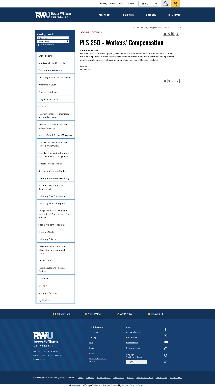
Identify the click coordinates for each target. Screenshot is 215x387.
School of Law (132, 343)
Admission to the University (51, 63)
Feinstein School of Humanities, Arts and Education (53, 115)
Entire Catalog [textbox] (43, 38)
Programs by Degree (48, 92)
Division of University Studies (52, 170)
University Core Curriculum (51, 196)
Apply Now (126, 314)
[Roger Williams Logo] (53, 15)
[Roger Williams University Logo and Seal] (56, 339)
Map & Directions (96, 327)
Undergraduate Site (133, 332)
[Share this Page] (169, 34)
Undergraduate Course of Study (53, 178)
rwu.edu (129, 327)
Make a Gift (157, 313)
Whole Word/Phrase (47, 45)
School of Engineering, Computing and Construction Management (54, 155)
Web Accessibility (144, 377)
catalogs (75, 385)
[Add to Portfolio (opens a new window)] (165, 34)
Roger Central (103, 377)
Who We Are (105, 15)
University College (47, 239)
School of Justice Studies (50, 163)
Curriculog (118, 377)
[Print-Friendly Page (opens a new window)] (173, 34)
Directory (103, 3)
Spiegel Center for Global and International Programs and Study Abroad (54, 214)
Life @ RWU (174, 15)
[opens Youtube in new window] (166, 342)
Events (120, 3)
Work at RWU (176, 377)
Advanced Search (45, 48)
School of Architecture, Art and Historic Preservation (53, 144)
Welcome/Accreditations (50, 70)
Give (175, 5)
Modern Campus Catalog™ (134, 385)
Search (165, 5)
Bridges (90, 377)
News (112, 3)
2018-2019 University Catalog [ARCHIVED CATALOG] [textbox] (151, 27)
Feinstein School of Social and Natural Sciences (52, 126)
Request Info (64, 314)
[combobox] (157, 27)
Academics (128, 15)
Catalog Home (45, 55)
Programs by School (48, 99)
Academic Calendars (48, 293)
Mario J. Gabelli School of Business (55, 135)
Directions (43, 278)
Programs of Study (47, 84)
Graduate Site (131, 337)
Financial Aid (44, 260)
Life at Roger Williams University (54, 77)
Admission (151, 15)
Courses (42, 106)
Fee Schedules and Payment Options (51, 269)
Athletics (130, 3)
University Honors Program (51, 203)
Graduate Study (46, 232)
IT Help (130, 377)
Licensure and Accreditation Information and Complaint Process (51, 250)
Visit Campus (95, 314)
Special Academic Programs (51, 224)
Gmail (80, 377)
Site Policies (161, 377)
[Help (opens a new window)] (177, 34)
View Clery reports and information (97, 359)
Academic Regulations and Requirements (51, 187)
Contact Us (93, 332)
